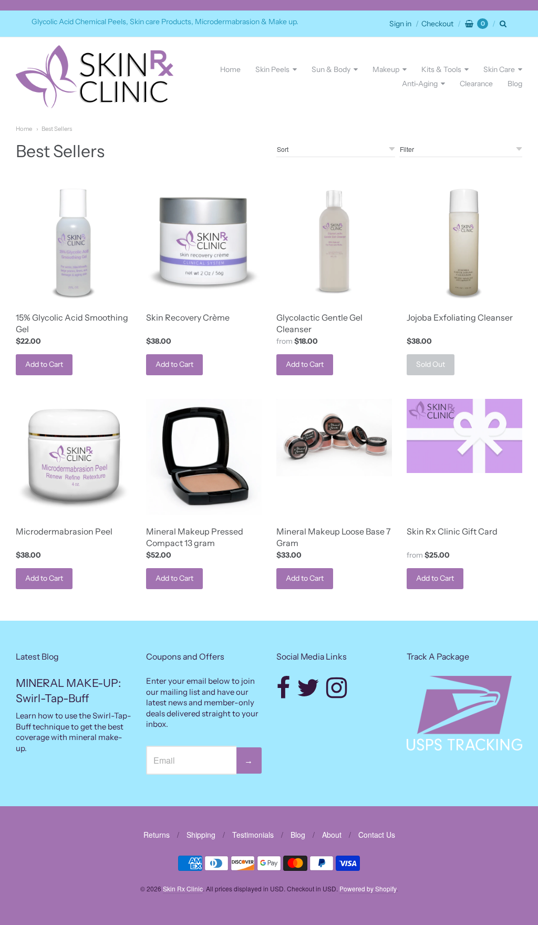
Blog (515, 83)
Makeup (386, 69)
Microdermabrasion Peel (64, 531)
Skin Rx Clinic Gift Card (452, 531)
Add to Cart (44, 364)
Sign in (400, 23)
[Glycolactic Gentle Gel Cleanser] (334, 243)
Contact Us (376, 834)
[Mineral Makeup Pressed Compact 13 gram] (204, 457)
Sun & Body (331, 69)
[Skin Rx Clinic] (94, 76)
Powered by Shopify (367, 888)
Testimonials (253, 834)
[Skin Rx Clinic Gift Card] (464, 435)
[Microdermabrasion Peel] (73, 457)
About (332, 834)
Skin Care (499, 69)
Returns (156, 834)
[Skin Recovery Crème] (204, 243)
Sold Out (430, 364)
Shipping (201, 834)
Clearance (476, 83)
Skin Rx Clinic (183, 888)
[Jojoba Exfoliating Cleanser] (464, 243)
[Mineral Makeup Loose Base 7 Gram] (334, 437)
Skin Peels (272, 69)
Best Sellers (57, 128)
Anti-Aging (420, 83)
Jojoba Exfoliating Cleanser (460, 317)
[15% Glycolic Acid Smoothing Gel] (73, 243)
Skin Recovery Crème (188, 317)
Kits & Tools (441, 69)
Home (230, 69)
